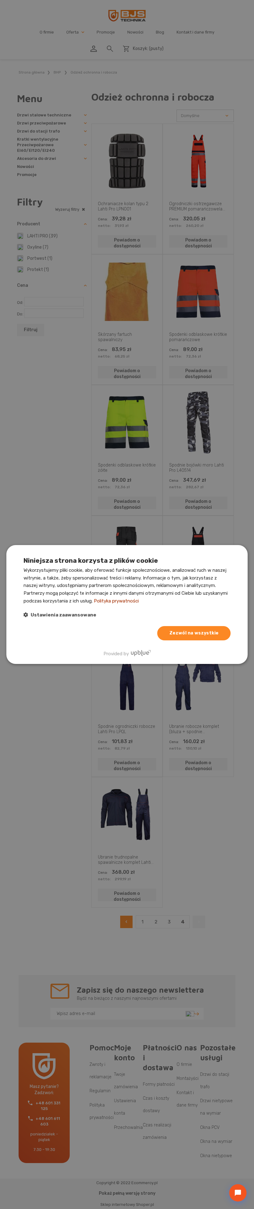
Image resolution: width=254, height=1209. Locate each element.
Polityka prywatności (116, 601)
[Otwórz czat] (238, 1193)
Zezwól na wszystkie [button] (194, 633)
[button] (60, 614)
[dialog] (127, 604)
